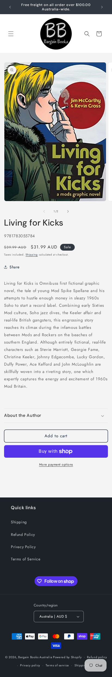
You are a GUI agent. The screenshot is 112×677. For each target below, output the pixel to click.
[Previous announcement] (10, 7)
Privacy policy (30, 665)
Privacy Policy (23, 547)
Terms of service (57, 665)
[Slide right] (68, 211)
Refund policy (97, 657)
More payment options (56, 464)
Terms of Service (26, 559)
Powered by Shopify (67, 657)
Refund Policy (23, 534)
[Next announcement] (102, 7)
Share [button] (15, 267)
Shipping (32, 255)
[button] (11, 34)
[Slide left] (44, 211)
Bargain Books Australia (35, 657)
